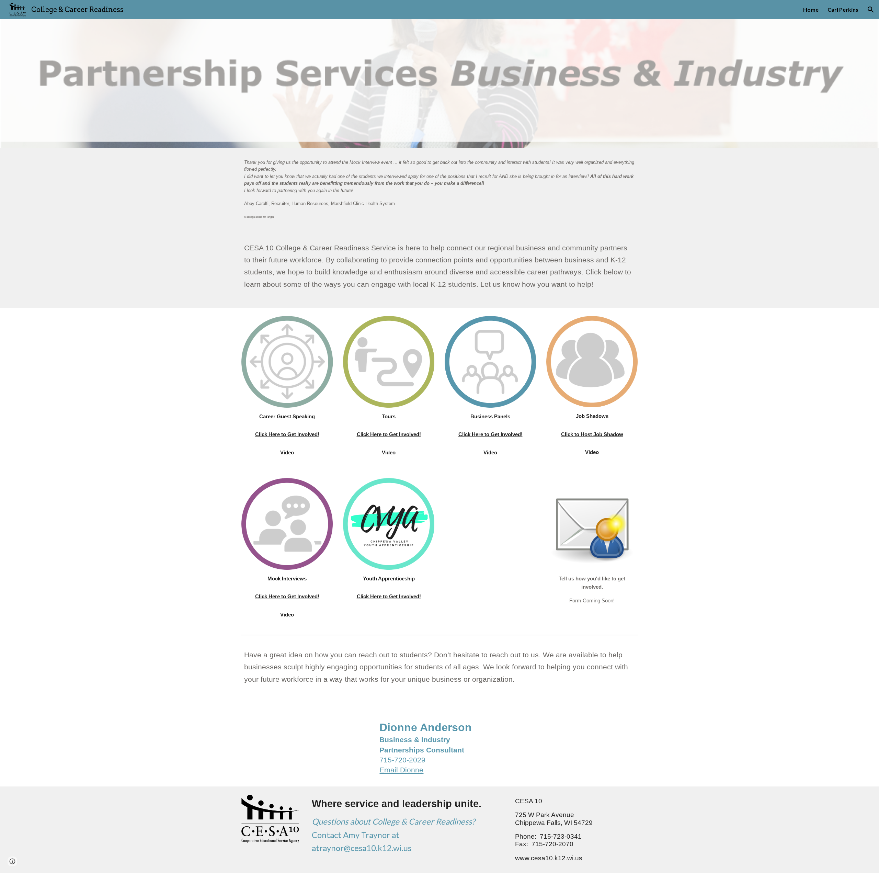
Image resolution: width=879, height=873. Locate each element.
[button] (871, 9)
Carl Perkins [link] (842, 9)
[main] (439, 189)
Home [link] (811, 9)
